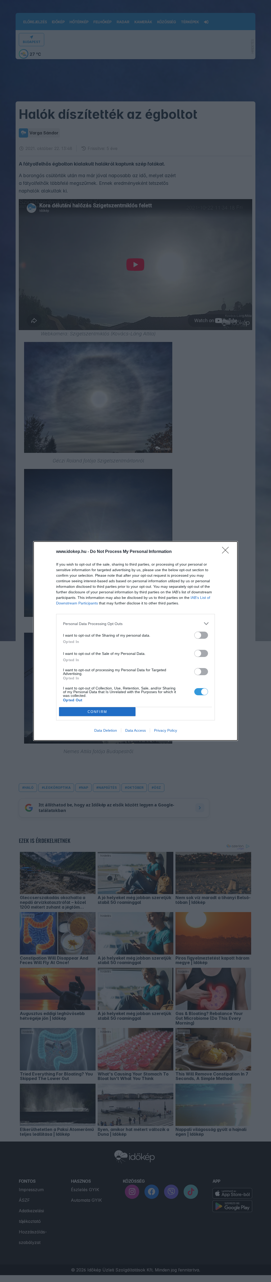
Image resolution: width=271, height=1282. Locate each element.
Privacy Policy (165, 730)
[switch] (201, 635)
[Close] (227, 552)
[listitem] (135, 623)
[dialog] (135, 641)
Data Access (135, 730)
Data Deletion (105, 730)
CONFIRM (97, 712)
